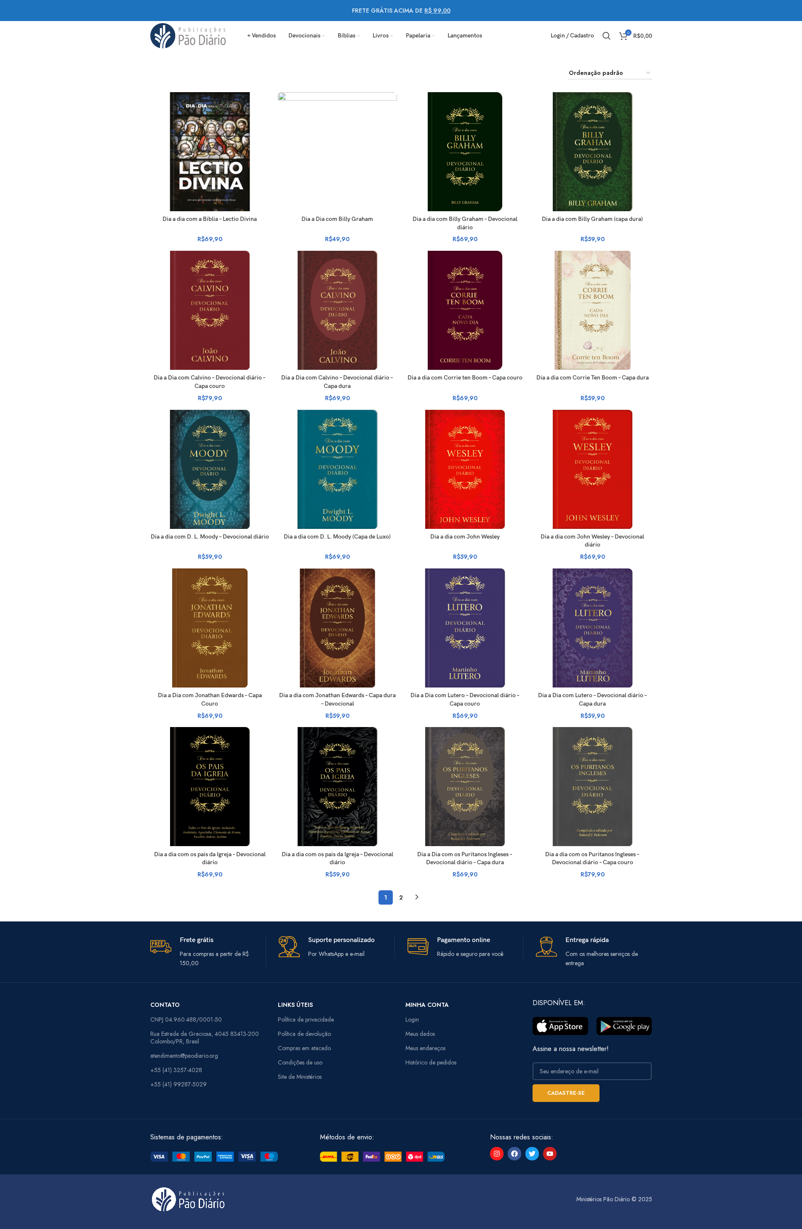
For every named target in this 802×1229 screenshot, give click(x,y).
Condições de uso (300, 1062)
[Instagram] (497, 1153)
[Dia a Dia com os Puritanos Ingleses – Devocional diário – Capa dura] (465, 786)
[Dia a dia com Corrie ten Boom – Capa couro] (465, 310)
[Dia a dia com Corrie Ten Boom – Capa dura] (592, 310)
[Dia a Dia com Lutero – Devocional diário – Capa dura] (592, 627)
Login (412, 1019)
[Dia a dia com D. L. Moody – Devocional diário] (209, 469)
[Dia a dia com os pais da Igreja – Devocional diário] (209, 786)
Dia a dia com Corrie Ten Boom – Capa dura (592, 377)
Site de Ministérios (300, 1076)
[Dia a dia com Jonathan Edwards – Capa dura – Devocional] (337, 627)
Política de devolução (304, 1034)
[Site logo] (188, 35)
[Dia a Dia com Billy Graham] (337, 151)
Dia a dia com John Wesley (465, 536)
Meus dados (420, 1034)
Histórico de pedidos (430, 1062)
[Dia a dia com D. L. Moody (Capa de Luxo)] (337, 469)
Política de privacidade (306, 1019)
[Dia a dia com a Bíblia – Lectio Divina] (209, 151)
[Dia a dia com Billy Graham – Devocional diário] (465, 151)
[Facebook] (514, 1153)
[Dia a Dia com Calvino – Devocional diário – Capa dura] (337, 310)
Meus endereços (425, 1048)
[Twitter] (532, 1153)
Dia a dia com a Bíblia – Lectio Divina (210, 219)
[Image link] (214, 1156)
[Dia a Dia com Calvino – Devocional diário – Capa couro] (209, 310)
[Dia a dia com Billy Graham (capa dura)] (592, 151)
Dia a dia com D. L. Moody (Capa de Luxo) (337, 536)
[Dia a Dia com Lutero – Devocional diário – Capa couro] (465, 627)
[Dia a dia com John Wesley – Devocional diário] (592, 469)
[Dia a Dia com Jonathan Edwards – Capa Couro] (209, 627)
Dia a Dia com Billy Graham (337, 219)
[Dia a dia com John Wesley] (465, 469)
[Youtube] (550, 1153)
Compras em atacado (304, 1048)
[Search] (606, 35)
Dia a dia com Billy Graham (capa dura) (592, 219)
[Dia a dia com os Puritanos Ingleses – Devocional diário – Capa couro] (592, 786)
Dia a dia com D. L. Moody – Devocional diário (210, 536)
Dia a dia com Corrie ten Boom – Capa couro (465, 377)
